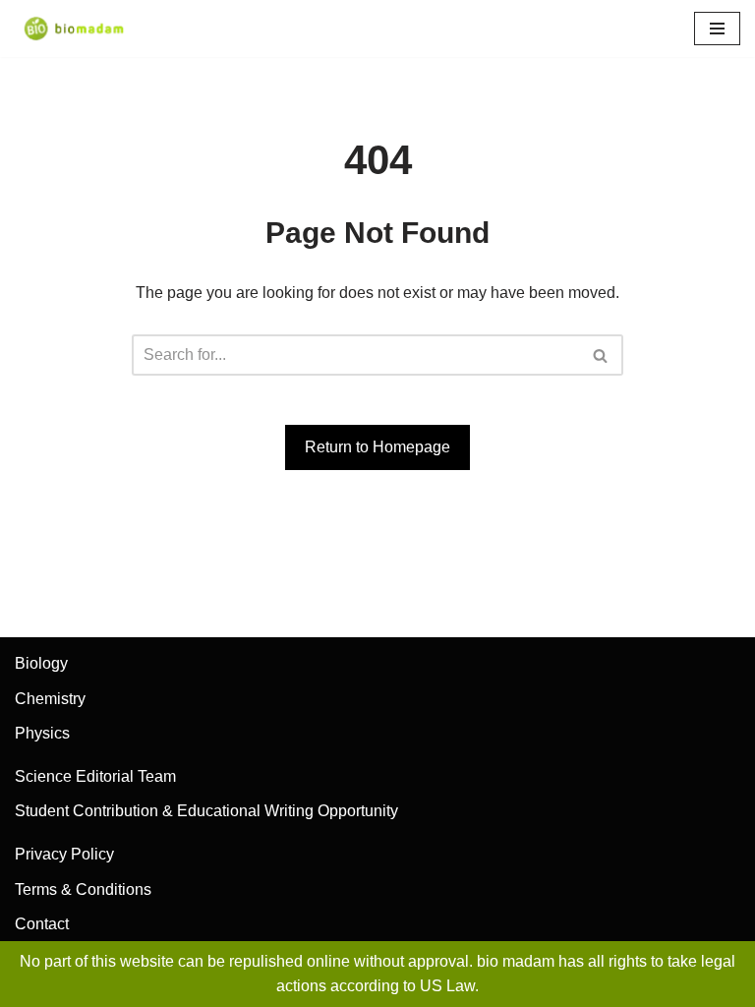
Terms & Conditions (83, 889)
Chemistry (50, 698)
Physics (42, 733)
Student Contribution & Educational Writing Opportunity (206, 810)
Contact (42, 924)
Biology (41, 663)
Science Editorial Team (95, 776)
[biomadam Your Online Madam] (74, 28)
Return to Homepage (377, 447)
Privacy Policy (64, 854)
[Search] (601, 355)
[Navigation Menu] (717, 28)
